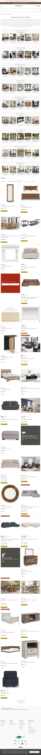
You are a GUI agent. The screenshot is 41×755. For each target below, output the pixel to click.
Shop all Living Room (20, 32)
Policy (31, 727)
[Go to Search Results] (39, 10)
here (26, 753)
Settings (3, 722)
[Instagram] (19, 741)
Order (2, 724)
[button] (36, 6)
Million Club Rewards (33, 730)
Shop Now (10, 284)
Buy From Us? (13, 724)
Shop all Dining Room (20, 148)
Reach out (3, 561)
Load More (20, 702)
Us (11, 722)
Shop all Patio (20, 131)
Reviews (31, 732)
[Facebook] (15, 741)
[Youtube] (22, 741)
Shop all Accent (20, 49)
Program (21, 722)
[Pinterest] (25, 741)
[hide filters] (3, 181)
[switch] (17, 181)
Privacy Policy (14, 753)
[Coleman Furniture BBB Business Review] (21, 737)
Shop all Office (20, 115)
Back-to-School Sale (24, 360)
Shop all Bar (20, 164)
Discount (22, 724)
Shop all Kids (20, 82)
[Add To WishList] (18, 185)
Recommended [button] (32, 181)
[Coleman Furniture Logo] (18, 6)
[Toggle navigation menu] (1, 6)
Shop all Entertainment (20, 98)
